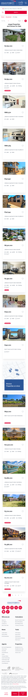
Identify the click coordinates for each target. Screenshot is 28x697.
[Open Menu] (25, 3)
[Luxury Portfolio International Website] (18, 668)
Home (2, 17)
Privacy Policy (16, 684)
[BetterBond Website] (6, 669)
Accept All (23, 693)
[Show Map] (25, 21)
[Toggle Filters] (2, 12)
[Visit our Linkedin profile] (8, 607)
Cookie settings (6, 693)
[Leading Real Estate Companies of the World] (20, 3)
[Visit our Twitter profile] (16, 607)
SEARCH (16, 12)
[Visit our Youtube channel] (20, 607)
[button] (23, 37)
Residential (8, 17)
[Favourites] (23, 46)
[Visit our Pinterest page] (3, 612)
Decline (15, 693)
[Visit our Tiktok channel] (8, 612)
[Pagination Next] (21, 595)
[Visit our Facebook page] (3, 607)
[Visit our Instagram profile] (12, 607)
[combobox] (10, 8)
